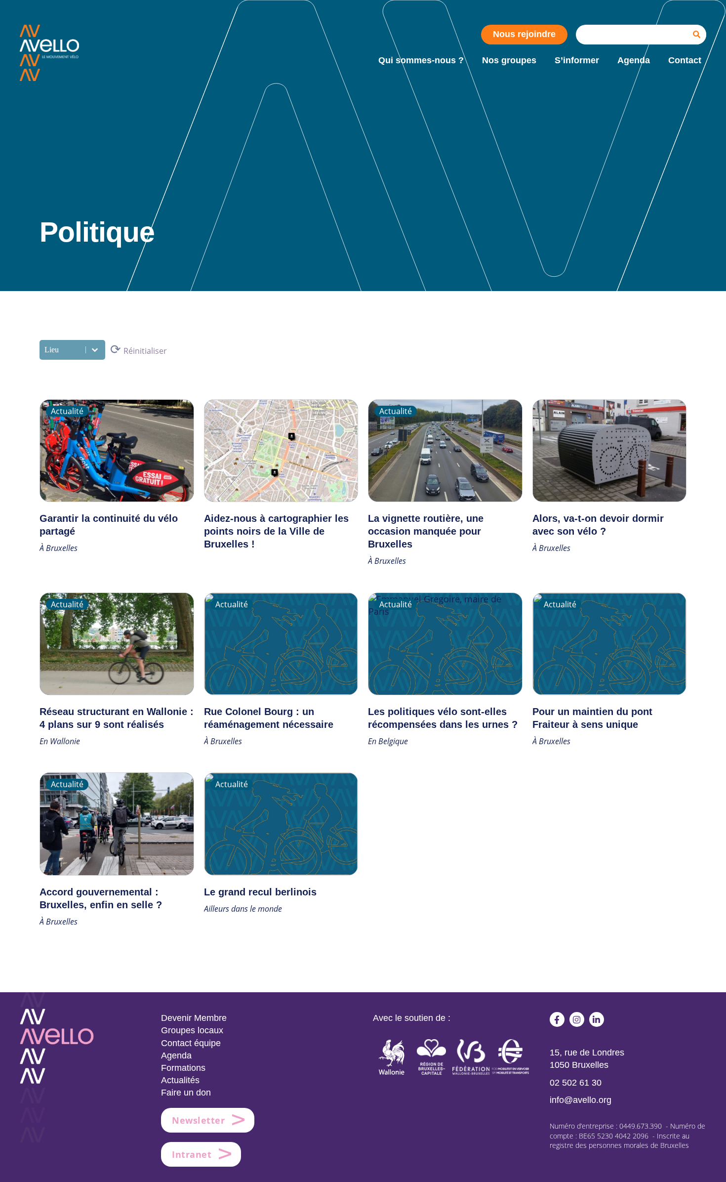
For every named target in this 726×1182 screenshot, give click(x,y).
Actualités (180, 1080)
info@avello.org (580, 1100)
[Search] (696, 34)
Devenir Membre (194, 1018)
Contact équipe (191, 1043)
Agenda (176, 1055)
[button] (557, 1019)
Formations (183, 1068)
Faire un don (186, 1093)
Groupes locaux (192, 1030)
